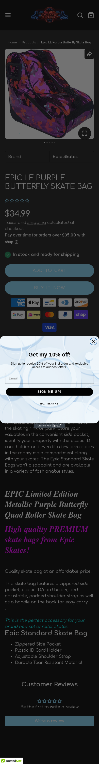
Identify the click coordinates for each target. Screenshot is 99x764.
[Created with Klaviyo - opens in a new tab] (49, 425)
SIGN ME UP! (49, 391)
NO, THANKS (49, 403)
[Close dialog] (93, 341)
